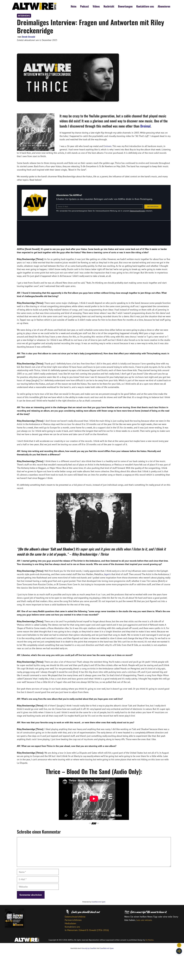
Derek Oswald (28, 36)
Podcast (84, 6)
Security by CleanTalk (89, 948)
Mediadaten (70, 923)
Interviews (24, 15)
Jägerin (107, 574)
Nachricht (109, 6)
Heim (73, 6)
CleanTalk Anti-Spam (98, 902)
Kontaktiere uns (145, 6)
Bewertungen (125, 6)
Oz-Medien (149, 940)
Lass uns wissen (144, 920)
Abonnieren (164, 6)
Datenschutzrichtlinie (75, 916)
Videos (96, 6)
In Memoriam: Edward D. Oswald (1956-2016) (87, 930)
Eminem (108, 146)
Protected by (93, 902)
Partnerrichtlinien (73, 920)
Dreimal (145, 125)
